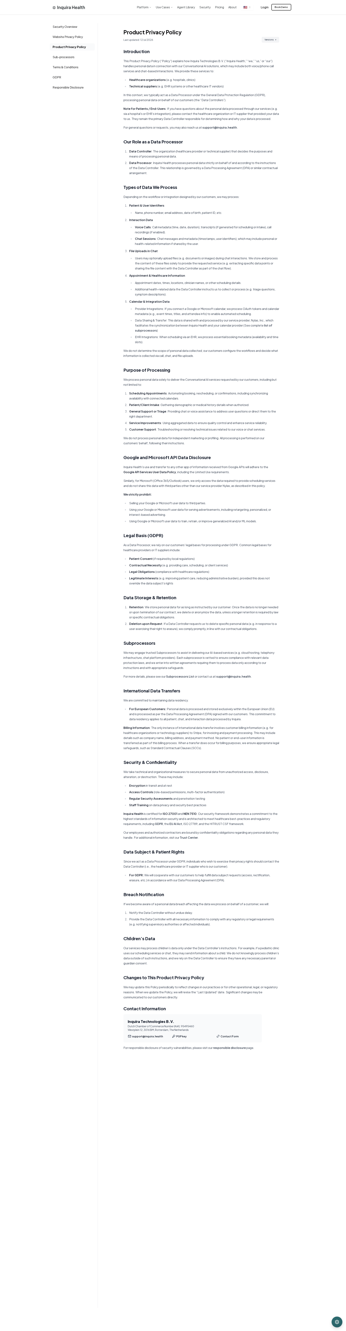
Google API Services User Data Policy (149, 472)
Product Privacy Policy (69, 47)
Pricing (219, 7)
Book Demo (281, 7)
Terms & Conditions (65, 67)
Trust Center (189, 837)
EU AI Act (175, 824)
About (232, 7)
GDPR (57, 77)
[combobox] (247, 7)
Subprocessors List (180, 676)
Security (205, 7)
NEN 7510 (190, 814)
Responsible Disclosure (68, 87)
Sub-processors (63, 57)
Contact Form (230, 1036)
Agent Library (186, 7)
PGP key (181, 1036)
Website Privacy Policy (68, 37)
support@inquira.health (219, 127)
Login (265, 7)
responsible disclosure (229, 1048)
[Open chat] (337, 1322)
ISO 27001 (170, 814)
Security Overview (65, 27)
